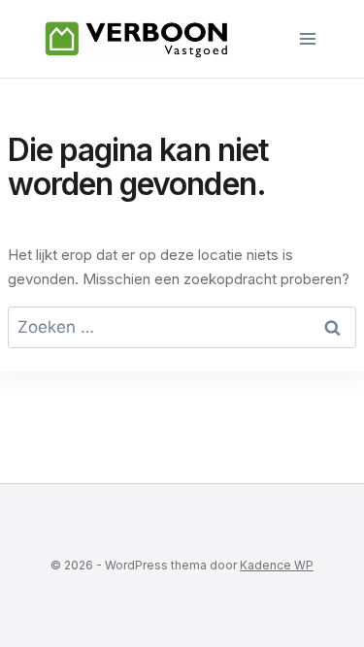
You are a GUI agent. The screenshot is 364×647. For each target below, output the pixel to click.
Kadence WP (277, 565)
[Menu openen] (307, 38)
